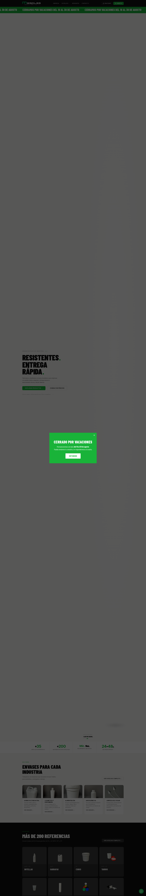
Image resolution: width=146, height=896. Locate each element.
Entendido (73, 456)
